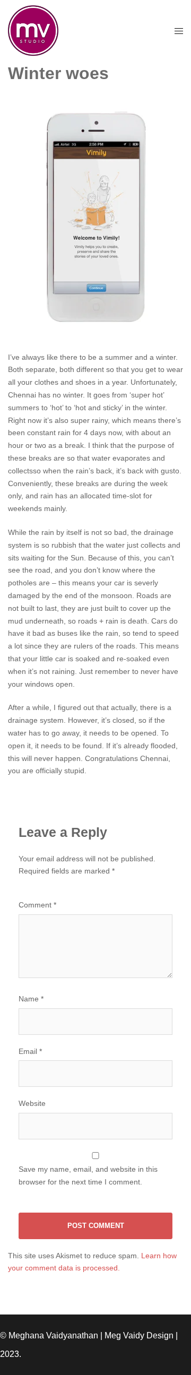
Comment (37, 905)
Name (31, 999)
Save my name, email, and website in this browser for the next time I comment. (88, 1175)
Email (30, 1051)
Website (32, 1103)
